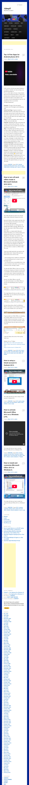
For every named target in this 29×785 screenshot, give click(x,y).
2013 (17, 164)
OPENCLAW (13, 26)
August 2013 (7, 763)
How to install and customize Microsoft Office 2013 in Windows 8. (11, 466)
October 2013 (7, 760)
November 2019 (7, 668)
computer (21, 454)
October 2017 (7, 697)
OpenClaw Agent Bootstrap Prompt (12, 540)
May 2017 (6, 701)
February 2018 (7, 693)
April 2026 (6, 615)
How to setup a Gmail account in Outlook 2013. (10, 362)
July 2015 (6, 729)
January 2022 (7, 629)
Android (20, 164)
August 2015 (7, 727)
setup (22, 402)
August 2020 (7, 654)
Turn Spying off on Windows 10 (16, 592)
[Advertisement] (14, 43)
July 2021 (6, 637)
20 (23, 177)
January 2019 (7, 679)
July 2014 (6, 746)
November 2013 (7, 758)
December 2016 (7, 705)
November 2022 (7, 618)
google (23, 401)
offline (5, 353)
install (17, 508)
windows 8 (16, 456)
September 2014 (7, 743)
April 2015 (6, 733)
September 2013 (7, 761)
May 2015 (6, 732)
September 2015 (7, 725)
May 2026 (6, 613)
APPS (20, 31)
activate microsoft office (9, 454)
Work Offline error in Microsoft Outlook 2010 (13, 342)
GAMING (20, 26)
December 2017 (7, 696)
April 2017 (6, 702)
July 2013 (6, 764)
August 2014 (7, 744)
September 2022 (7, 621)
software (6, 403)
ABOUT (12, 34)
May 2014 (6, 749)
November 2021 (7, 631)
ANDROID (17, 23)
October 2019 (7, 670)
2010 (17, 350)
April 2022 (6, 626)
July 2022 (6, 623)
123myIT (7, 8)
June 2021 (6, 638)
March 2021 (6, 643)
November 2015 (7, 722)
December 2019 (7, 666)
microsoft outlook (14, 351)
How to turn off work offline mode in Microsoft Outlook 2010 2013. (11, 180)
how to (22, 350)
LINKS (17, 34)
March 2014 (6, 752)
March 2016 (6, 718)
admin (16, 59)
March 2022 (6, 628)
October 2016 (7, 708)
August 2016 (7, 711)
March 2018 (6, 691)
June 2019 (6, 676)
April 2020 (6, 660)
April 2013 (6, 769)
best (16, 165)
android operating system (9, 165)
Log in (5, 518)
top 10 (16, 167)
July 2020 (6, 656)
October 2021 (7, 632)
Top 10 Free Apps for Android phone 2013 (11, 55)
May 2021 (6, 640)
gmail (20, 401)
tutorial (11, 353)
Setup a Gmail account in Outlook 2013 (12, 347)
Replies (23, 167)
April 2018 (6, 690)
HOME (5, 23)
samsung (12, 167)
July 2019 (6, 674)
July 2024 (6, 617)
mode (20, 351)
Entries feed (6, 519)
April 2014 (6, 750)
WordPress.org (7, 522)
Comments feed (7, 521)
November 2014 (7, 740)
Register (6, 516)
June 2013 (6, 766)
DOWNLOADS (14, 31)
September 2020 (7, 652)
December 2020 (7, 648)
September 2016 (7, 710)
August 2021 (7, 635)
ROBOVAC (15, 29)
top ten (19, 167)
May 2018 (6, 688)
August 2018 (7, 685)
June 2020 (6, 657)
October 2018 (7, 682)
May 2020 (6, 659)
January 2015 (7, 736)
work (15, 353)
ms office (20, 455)
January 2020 (7, 665)
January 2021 (7, 646)
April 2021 (6, 642)
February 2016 (7, 719)
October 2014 (7, 741)
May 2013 (6, 768)
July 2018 (6, 687)
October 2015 (7, 724)
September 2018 (7, 684)
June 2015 (6, 730)
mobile (5, 167)
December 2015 (7, 721)
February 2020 (7, 663)
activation (17, 454)
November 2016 (7, 707)
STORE (13, 37)
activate (20, 452)
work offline (18, 353)
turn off (8, 353)
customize (6, 508)
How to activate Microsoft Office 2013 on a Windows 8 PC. (11, 413)
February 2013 (7, 772)
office (23, 351)
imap (8, 402)
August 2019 (7, 673)
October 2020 (7, 651)
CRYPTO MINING (7, 29)
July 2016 (6, 713)
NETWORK (6, 31)
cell (18, 165)
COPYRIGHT (6, 37)
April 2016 (6, 716)
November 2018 (7, 680)
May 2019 (6, 677)
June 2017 (6, 699)
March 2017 (6, 704)
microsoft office (7, 351)
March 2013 (6, 771)
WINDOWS (6, 26)
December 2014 (7, 738)
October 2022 (7, 620)
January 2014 (7, 755)
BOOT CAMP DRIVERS (12, 597)
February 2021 (7, 645)
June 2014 (6, 747)
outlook (19, 402)
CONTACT (6, 34)
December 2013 (7, 757)
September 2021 (7, 634)
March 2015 (6, 735)
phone (8, 167)
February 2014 (7, 754)
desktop (5, 455)
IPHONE (10, 23)
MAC (22, 23)
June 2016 (6, 715)
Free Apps (21, 165)
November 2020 (7, 649)
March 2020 (6, 662)
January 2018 (7, 694)
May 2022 (6, 624)
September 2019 (7, 671)
